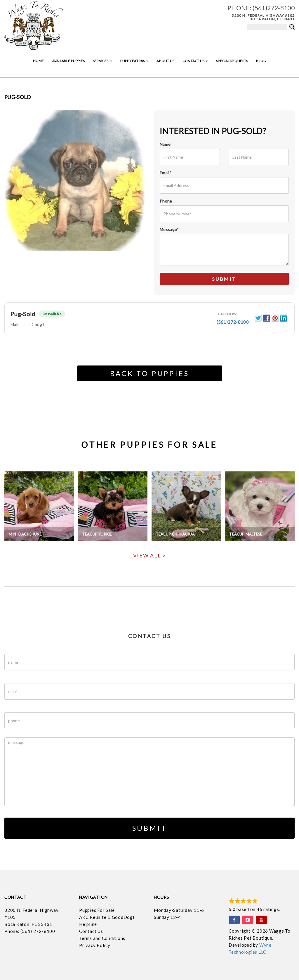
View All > (149, 555)
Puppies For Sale (97, 910)
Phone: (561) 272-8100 (29, 931)
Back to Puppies (149, 373)
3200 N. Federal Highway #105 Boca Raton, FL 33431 (263, 17)
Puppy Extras (132, 61)
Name (165, 144)
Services (101, 61)
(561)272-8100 (274, 7)
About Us (165, 61)
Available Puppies (68, 61)
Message (169, 229)
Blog (261, 61)
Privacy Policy (94, 945)
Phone (166, 200)
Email (166, 172)
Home (38, 61)
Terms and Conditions (102, 938)
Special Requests (232, 61)
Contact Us (193, 61)
